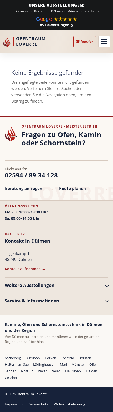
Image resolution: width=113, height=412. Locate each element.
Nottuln (27, 371)
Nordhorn (91, 11)
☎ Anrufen (85, 41)
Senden (11, 371)
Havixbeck (73, 371)
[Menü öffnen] (104, 41)
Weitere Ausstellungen (29, 285)
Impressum (14, 404)
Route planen (83, 188)
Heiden (91, 371)
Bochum (40, 11)
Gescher (11, 377)
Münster (73, 11)
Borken (50, 357)
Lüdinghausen (44, 364)
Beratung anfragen (29, 188)
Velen (56, 371)
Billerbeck (32, 357)
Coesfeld (67, 357)
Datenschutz (38, 404)
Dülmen (57, 11)
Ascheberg (13, 357)
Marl (63, 364)
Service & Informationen (32, 301)
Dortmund (21, 11)
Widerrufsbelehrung (69, 404)
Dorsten (85, 357)
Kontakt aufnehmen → (25, 268)
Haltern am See (17, 364)
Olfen (93, 364)
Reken (43, 371)
